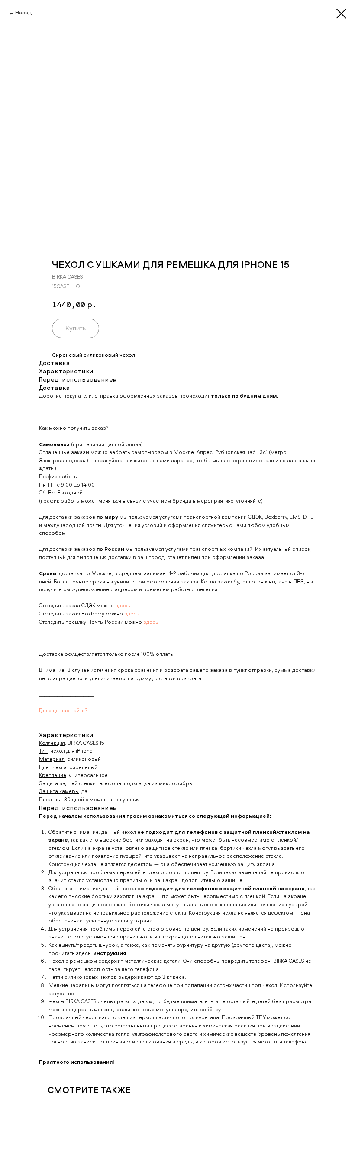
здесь (122, 605)
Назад (23, 12)
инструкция (109, 953)
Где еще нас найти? (63, 710)
